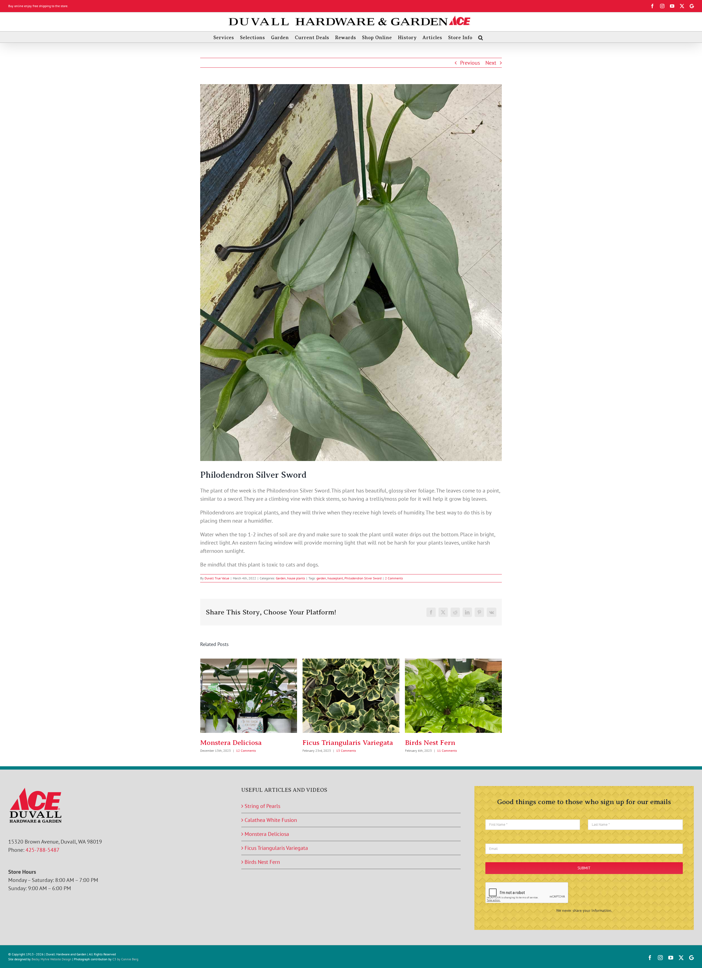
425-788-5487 (43, 849)
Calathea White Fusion (271, 820)
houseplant (335, 578)
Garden (281, 578)
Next (490, 62)
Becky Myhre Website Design (51, 959)
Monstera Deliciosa (267, 834)
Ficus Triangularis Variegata (245, 743)
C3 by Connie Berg (125, 959)
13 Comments (244, 750)
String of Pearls (430, 743)
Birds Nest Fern (327, 743)
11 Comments (344, 750)
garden (321, 578)
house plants (296, 578)
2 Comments (394, 578)
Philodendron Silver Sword (362, 578)
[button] (480, 37)
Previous (470, 62)
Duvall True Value (217, 578)
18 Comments (445, 750)
